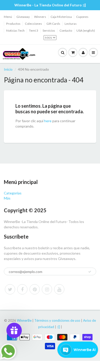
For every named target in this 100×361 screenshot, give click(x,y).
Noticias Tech (15, 30)
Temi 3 (33, 30)
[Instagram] (47, 289)
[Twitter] (10, 289)
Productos (13, 24)
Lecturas (71, 24)
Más (7, 198)
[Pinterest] (34, 289)
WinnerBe (24, 320)
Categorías (13, 193)
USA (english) (85, 30)
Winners (40, 17)
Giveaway (23, 17)
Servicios (49, 30)
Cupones (82, 17)
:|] (58, 327)
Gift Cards (53, 24)
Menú (8, 17)
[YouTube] (59, 289)
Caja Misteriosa (61, 17)
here (48, 121)
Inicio (8, 69)
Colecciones (33, 24)
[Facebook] (22, 289)
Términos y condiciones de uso (57, 320)
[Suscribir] (90, 272)
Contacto (65, 30)
